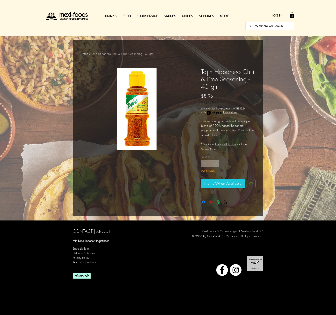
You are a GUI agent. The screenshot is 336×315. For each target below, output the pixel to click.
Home (84, 54)
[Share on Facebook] (203, 202)
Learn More (230, 112)
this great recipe (225, 144)
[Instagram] (236, 270)
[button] (292, 15)
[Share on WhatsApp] (218, 202)
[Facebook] (222, 270)
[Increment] (216, 163)
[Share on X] (225, 202)
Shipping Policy (210, 102)
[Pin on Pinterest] (211, 202)
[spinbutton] (210, 163)
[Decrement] (204, 163)
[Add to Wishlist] (251, 183)
